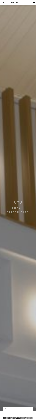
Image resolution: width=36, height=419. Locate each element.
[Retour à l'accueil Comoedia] (18, 2)
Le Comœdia (7, 409)
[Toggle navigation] (34, 2)
